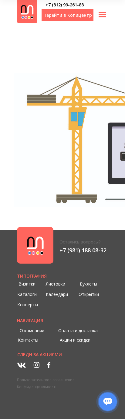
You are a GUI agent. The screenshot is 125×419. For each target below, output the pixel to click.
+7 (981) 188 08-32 (82, 250)
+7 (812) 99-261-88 (65, 5)
